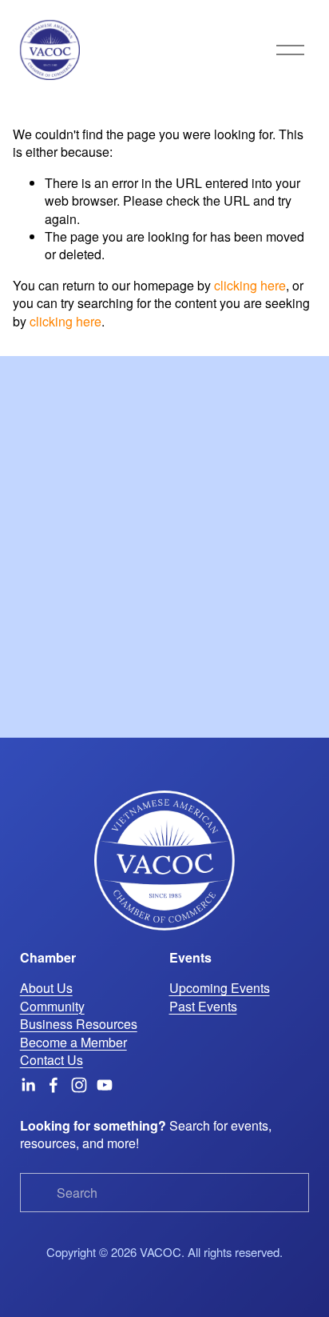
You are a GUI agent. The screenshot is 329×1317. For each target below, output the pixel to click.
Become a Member (73, 1042)
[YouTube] (105, 1085)
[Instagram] (79, 1085)
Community (52, 1006)
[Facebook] (53, 1085)
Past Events (203, 1006)
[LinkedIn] (28, 1085)
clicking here (250, 285)
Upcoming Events (219, 988)
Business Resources (78, 1024)
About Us (46, 988)
